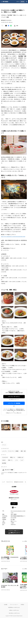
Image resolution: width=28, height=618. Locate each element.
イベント (4, 444)
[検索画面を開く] (26, 1)
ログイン (18, 1)
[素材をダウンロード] (15, 26)
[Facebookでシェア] (8, 26)
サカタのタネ (5, 457)
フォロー (14, 503)
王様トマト (10, 460)
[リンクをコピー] (17, 26)
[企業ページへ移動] (14, 492)
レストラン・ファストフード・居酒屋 (10, 451)
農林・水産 (23, 451)
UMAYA (4, 460)
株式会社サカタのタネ (18, 481)
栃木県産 (4, 463)
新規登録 (22, 1)
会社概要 (5, 604)
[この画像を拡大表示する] (6, 427)
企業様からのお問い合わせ (14, 610)
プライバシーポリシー (14, 604)
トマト (16, 460)
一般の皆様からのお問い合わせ (14, 613)
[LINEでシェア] (11, 26)
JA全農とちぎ (20, 457)
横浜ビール (12, 457)
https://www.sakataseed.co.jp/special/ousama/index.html (13, 236)
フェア (21, 460)
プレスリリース (9, 481)
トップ (3, 481)
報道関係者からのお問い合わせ (14, 607)
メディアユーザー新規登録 (14, 403)
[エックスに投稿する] (6, 26)
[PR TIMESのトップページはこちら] (5, 1)
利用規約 (22, 604)
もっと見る (24, 541)
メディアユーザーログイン (14, 396)
